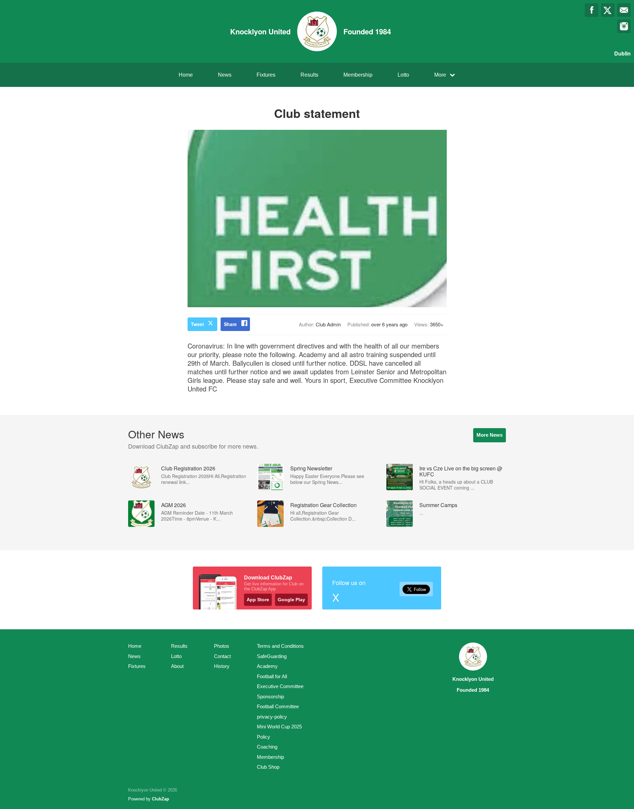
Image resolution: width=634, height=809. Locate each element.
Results (309, 75)
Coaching (267, 747)
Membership (357, 75)
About (177, 666)
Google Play (291, 599)
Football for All (272, 676)
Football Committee (278, 706)
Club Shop (268, 767)
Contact (222, 656)
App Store (258, 599)
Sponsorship (270, 696)
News (224, 75)
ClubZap (160, 798)
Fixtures (266, 75)
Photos (221, 646)
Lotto (403, 75)
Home (186, 75)
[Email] (624, 10)
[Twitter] (608, 10)
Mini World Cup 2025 (279, 726)
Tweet (197, 324)
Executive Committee (280, 686)
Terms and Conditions (280, 646)
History (221, 666)
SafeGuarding (272, 656)
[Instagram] (624, 26)
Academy (267, 666)
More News (489, 435)
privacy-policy (272, 716)
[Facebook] (591, 10)
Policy (263, 737)
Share (230, 324)
